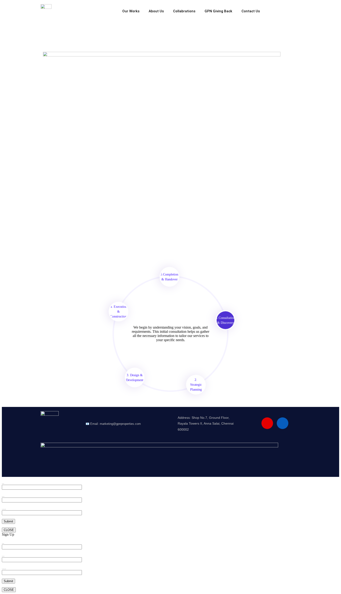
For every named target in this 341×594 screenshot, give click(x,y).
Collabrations (184, 11)
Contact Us (250, 11)
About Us (156, 11)
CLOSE (9, 530)
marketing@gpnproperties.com (120, 424)
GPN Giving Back (218, 11)
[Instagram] (267, 423)
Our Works (130, 11)
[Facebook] (282, 423)
